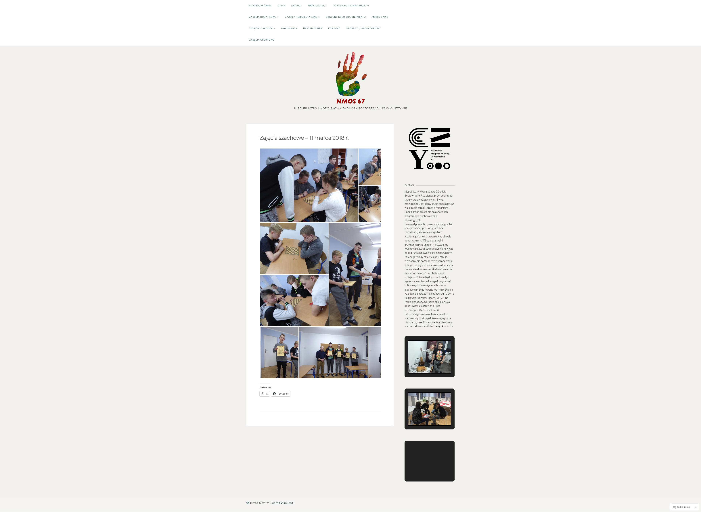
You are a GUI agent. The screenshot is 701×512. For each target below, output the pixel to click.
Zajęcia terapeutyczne (301, 17)
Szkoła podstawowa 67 (350, 5)
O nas (281, 5)
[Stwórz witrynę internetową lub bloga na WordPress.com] (247, 503)
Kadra (295, 5)
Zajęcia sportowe (261, 39)
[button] (309, 185)
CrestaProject (282, 503)
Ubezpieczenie (312, 28)
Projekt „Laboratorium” (363, 28)
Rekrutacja (316, 5)
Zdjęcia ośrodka (261, 28)
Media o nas (380, 17)
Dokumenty (289, 28)
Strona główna (260, 5)
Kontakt (334, 28)
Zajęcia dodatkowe (262, 17)
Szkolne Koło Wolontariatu (346, 17)
